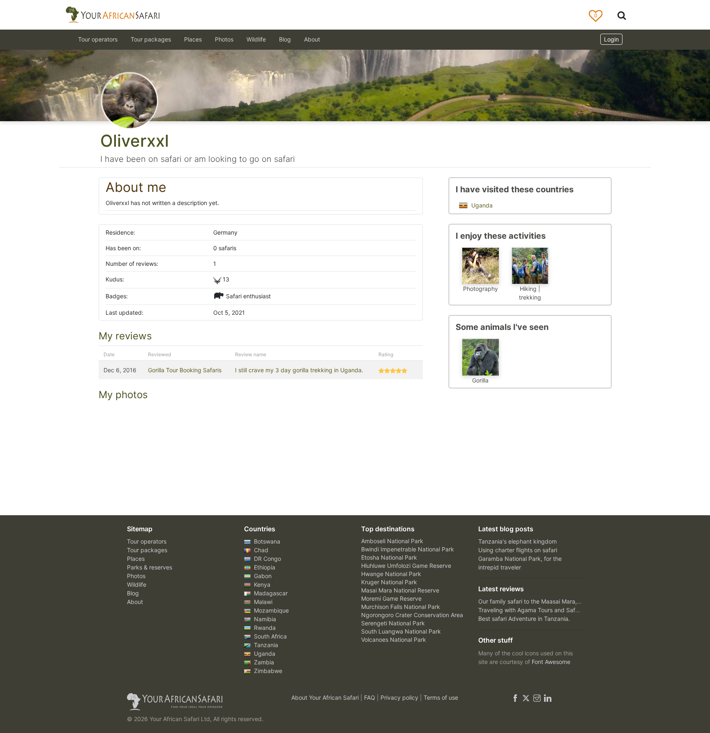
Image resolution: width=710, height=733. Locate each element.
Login (611, 39)
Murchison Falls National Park (400, 606)
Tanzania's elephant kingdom (517, 541)
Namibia (264, 618)
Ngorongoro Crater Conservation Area (412, 614)
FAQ (370, 697)
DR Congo (266, 558)
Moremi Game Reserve (391, 598)
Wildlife (256, 39)
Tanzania (265, 644)
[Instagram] (537, 697)
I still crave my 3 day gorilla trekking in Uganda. (299, 369)
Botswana (266, 541)
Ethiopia (263, 567)
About (312, 39)
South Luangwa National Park (401, 631)
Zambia (263, 662)
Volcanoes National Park (393, 639)
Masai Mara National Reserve (400, 590)
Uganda (481, 205)
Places (136, 558)
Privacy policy (400, 697)
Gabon (262, 575)
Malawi (262, 601)
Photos (224, 39)
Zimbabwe (267, 670)
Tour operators (146, 541)
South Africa (269, 636)
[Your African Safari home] (199, 701)
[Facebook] (515, 697)
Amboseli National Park (392, 540)
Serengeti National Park (393, 623)
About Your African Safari (325, 697)
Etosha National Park (389, 557)
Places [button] (193, 39)
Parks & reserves (149, 567)
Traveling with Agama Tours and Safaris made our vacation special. (568, 609)
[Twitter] (526, 697)
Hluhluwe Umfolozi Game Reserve (406, 565)
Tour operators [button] (98, 39)
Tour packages (147, 549)
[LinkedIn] (546, 697)
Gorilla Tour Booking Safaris (184, 369)
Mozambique (270, 610)
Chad (260, 549)
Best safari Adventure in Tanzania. (524, 618)
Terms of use (441, 697)
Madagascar (270, 593)
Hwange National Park (391, 573)
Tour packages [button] (151, 39)
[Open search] (621, 15)
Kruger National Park (389, 582)
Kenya (261, 584)
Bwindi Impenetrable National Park (407, 549)
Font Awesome (551, 661)
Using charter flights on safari (517, 549)
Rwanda (264, 627)
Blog (285, 39)
